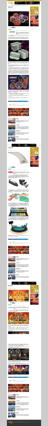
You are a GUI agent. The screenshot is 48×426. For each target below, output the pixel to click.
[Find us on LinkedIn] (35, 0)
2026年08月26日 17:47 (19, 131)
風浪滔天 (17, 118)
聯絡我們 (11, 0)
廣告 (13, 0)
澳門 (20, 5)
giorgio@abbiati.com (10, 98)
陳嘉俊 (16, 131)
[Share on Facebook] (12, 27)
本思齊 (16, 119)
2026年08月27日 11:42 (19, 119)
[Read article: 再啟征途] (11, 139)
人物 (11, 5)
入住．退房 (17, 124)
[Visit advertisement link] (27, 2)
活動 (18, 5)
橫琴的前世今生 (18, 130)
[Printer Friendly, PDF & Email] (9, 29)
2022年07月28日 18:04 (14, 288)
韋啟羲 (16, 125)
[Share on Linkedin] (13, 27)
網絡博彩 (17, 5)
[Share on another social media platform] (15, 27)
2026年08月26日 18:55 (19, 125)
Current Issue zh (10, 99)
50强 (24, 5)
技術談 (15, 5)
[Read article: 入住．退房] (11, 126)
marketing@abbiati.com (15, 98)
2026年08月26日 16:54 (19, 137)
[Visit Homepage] (11, 3)
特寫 (10, 5)
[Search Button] (39, 5)
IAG (9, 424)
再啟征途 (17, 136)
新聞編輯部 (17, 137)
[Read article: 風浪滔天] (11, 120)
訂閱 (8, 0)
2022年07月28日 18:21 (14, 150)
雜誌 (9, 0)
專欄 (13, 5)
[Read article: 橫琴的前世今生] (11, 133)
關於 (10, 0)
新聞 (8, 5)
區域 (23, 5)
